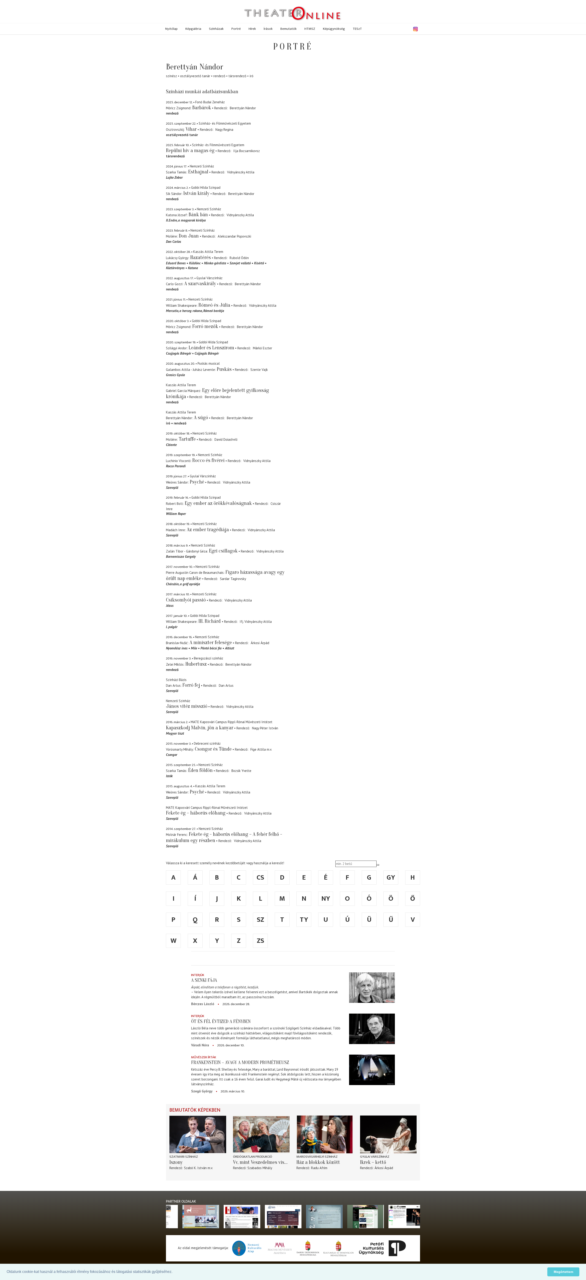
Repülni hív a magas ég (190, 150)
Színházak (216, 28)
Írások (268, 28)
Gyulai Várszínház (374, 1156)
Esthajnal (198, 172)
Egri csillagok (223, 551)
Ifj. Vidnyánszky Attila (256, 621)
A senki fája (204, 980)
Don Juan (189, 236)
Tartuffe (187, 439)
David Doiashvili (225, 439)
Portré (236, 28)
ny (325, 898)
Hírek (252, 28)
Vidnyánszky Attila (240, 172)
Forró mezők (205, 326)
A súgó (201, 418)
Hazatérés (200, 257)
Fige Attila (258, 749)
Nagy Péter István (265, 728)
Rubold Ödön (239, 258)
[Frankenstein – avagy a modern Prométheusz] (372, 1070)
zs (260, 940)
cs (260, 877)
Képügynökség (334, 28)
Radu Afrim (319, 1168)
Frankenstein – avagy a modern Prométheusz (240, 1062)
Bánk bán (198, 215)
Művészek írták (203, 1057)
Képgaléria (193, 28)
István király (196, 193)
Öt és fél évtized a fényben (221, 1021)
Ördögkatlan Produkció (252, 1156)
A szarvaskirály (200, 284)
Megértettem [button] (563, 1272)
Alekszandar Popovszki (234, 236)
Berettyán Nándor (243, 108)
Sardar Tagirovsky (233, 579)
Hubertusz (196, 664)
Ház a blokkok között (318, 1162)
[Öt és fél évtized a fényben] (372, 1028)
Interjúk (197, 975)
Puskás (224, 369)
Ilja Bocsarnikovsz (246, 151)
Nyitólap (171, 28)
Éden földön (200, 770)
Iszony (176, 1162)
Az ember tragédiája (208, 530)
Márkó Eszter (262, 348)
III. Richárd (210, 621)
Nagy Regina (224, 129)
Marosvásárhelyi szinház (317, 1156)
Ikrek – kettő (373, 1162)
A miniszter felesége (211, 642)
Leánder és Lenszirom (211, 348)
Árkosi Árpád (260, 643)
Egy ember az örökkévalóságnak (218, 503)
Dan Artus (226, 685)
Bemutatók (288, 28)
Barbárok (201, 108)
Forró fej (191, 685)
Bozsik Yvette (241, 771)
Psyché (197, 482)
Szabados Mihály (259, 1168)
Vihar (191, 129)
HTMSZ (309, 28)
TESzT (357, 28)
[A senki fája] (372, 987)
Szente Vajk (259, 369)
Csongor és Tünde (213, 749)
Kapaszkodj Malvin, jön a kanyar (199, 728)
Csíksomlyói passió (186, 600)
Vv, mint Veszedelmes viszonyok (261, 1162)
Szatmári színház (183, 1156)
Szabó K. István (195, 1168)
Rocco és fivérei (208, 460)
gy (391, 877)
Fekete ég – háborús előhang (195, 813)
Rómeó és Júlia (214, 305)
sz (260, 919)
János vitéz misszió (186, 706)
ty (304, 919)
